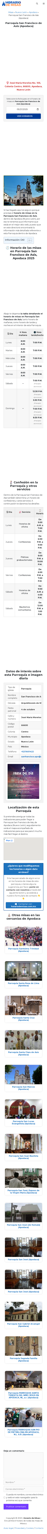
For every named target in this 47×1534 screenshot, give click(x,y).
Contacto (39, 1528)
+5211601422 (27, 751)
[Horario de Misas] (11, 3)
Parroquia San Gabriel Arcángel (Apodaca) (23, 1325)
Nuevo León (21, 12)
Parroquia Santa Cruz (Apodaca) (24, 1019)
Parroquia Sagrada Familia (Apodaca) (23, 1359)
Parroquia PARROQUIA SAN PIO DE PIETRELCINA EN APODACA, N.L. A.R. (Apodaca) (24, 1432)
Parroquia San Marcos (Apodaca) (23, 1088)
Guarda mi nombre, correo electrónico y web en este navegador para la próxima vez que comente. (24, 1497)
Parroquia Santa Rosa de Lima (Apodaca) (23, 984)
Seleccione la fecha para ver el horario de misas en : (23, 101)
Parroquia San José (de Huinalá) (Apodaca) (23, 1226)
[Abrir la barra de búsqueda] (37, 3)
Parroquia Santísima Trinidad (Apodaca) (23, 950)
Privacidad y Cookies (24, 1528)
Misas (10, 12)
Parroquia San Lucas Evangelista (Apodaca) (23, 1122)
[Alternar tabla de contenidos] (28, 240)
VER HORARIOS (25, 116)
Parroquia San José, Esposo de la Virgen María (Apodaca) (23, 1191)
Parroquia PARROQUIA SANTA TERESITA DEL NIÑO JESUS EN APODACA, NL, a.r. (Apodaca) (23, 1395)
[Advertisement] (23, 53)
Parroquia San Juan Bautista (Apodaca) (23, 1157)
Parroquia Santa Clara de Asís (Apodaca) (23, 1053)
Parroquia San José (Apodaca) (23, 1259)
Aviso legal (8, 1528)
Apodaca (33, 12)
